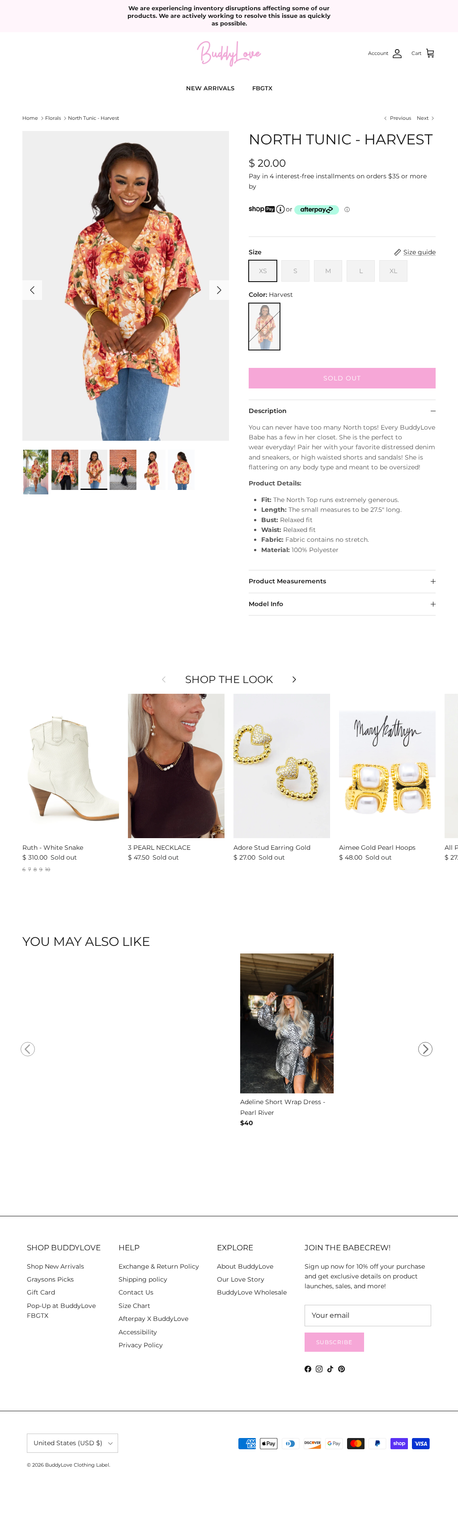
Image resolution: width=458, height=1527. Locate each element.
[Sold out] (264, 326)
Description (268, 411)
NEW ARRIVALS (210, 88)
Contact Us (136, 1292)
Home (30, 118)
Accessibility (138, 1332)
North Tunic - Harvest (93, 118)
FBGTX (262, 88)
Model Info (266, 604)
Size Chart (134, 1306)
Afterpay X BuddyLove (153, 1319)
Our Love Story (240, 1279)
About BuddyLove (245, 1266)
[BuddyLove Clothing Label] (229, 54)
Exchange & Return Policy (159, 1266)
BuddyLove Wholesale (252, 1292)
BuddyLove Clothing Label (77, 1465)
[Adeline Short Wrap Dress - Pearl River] (287, 1024)
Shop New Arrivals (55, 1266)
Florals (53, 118)
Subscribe (334, 1342)
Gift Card (41, 1292)
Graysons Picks (50, 1279)
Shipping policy (143, 1279)
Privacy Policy (141, 1345)
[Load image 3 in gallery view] (125, 286)
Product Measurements (287, 581)
